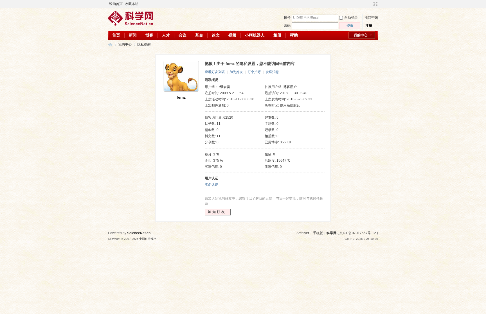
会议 (182, 35)
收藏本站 (131, 4)
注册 (368, 26)
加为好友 (236, 72)
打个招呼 (254, 72)
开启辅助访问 (370, 3)
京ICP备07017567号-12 (357, 233)
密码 (287, 26)
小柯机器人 (255, 35)
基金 (199, 35)
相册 (277, 35)
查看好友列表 (215, 72)
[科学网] (130, 24)
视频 (232, 35)
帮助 (294, 35)
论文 (216, 35)
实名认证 (211, 185)
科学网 (110, 44)
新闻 (133, 35)
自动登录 (351, 18)
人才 (166, 35)
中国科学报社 (147, 238)
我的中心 (360, 35)
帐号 (287, 18)
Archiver (302, 233)
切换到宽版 (375, 3)
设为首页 (116, 4)
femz (181, 97)
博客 (149, 35)
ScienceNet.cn (138, 233)
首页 (116, 35)
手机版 (318, 233)
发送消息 (272, 72)
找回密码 (371, 18)
